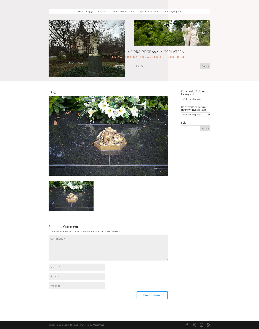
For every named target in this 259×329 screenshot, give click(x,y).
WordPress (98, 324)
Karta (134, 11)
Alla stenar (103, 11)
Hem (80, 11)
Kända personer (120, 11)
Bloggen (90, 11)
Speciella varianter (149, 11)
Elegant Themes (70, 324)
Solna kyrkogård (173, 11)
